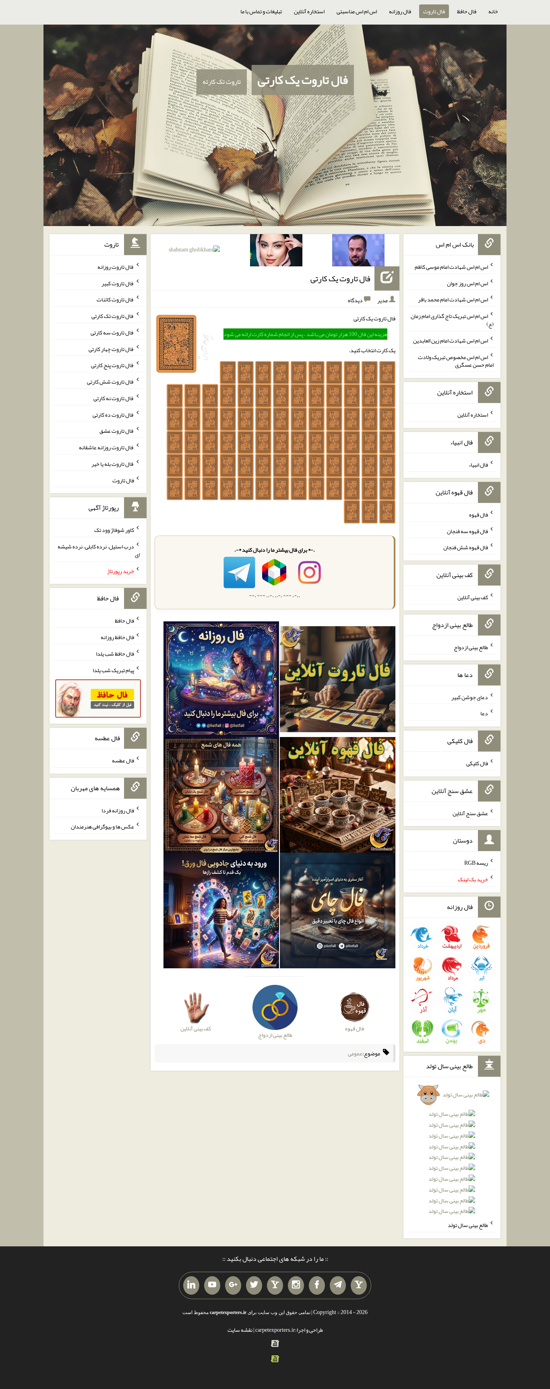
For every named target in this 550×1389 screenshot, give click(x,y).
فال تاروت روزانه (115, 266)
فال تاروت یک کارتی (303, 80)
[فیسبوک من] (317, 1285)
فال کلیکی (477, 763)
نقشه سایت (239, 1329)
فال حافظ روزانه (117, 637)
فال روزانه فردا (117, 810)
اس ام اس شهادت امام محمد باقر (453, 299)
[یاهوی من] (359, 1285)
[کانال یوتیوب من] (212, 1285)
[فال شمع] (221, 796)
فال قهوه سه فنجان (467, 530)
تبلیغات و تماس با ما (261, 11)
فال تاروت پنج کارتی (112, 365)
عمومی (355, 1053)
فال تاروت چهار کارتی (111, 348)
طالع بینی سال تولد (468, 1225)
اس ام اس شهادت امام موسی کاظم (451, 266)
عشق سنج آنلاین (470, 812)
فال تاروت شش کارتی (110, 381)
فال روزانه (400, 11)
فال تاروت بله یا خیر (112, 463)
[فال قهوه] (337, 796)
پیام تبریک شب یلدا (113, 669)
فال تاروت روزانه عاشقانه (106, 447)
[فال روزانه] (221, 681)
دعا (484, 713)
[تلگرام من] (338, 1285)
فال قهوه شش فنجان (465, 547)
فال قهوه (478, 514)
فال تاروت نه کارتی (113, 398)
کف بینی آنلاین (472, 597)
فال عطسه (123, 760)
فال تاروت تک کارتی (112, 316)
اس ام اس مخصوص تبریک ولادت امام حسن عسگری (456, 360)
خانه (493, 11)
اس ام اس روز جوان (467, 283)
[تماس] (275, 1285)
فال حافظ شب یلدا (115, 653)
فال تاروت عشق (116, 430)
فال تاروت (434, 11)
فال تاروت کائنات (115, 299)
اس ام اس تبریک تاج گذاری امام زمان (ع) (452, 320)
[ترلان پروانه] (276, 251)
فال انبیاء (478, 464)
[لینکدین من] (191, 1285)
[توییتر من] (254, 1285)
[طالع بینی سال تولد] (452, 1155)
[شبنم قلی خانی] (194, 251)
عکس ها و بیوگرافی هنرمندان (102, 826)
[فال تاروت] (337, 681)
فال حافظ (466, 11)
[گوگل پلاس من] (233, 1285)
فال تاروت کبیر (117, 283)
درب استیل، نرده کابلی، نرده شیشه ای (99, 550)
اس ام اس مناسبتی (357, 11)
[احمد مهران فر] (358, 251)
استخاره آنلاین (309, 11)
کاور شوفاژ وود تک (114, 530)
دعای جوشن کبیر (469, 696)
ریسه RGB (476, 862)
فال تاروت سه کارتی (112, 332)
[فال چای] (337, 912)
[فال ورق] (221, 912)
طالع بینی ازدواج (471, 647)
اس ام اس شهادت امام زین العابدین (450, 340)
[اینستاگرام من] (296, 1285)
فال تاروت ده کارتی (113, 414)
